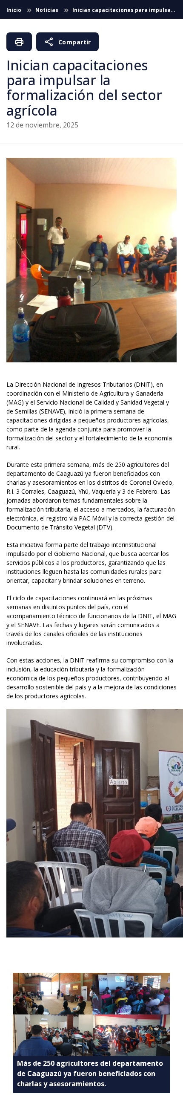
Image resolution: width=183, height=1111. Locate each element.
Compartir (67, 42)
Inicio (14, 10)
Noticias (47, 10)
